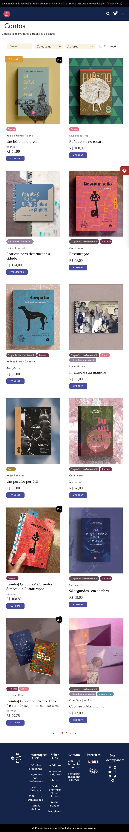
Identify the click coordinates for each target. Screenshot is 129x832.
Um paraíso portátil (22, 481)
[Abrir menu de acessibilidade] (124, 170)
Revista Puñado (55, 803)
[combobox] (49, 46)
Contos (11, 129)
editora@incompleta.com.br (74, 764)
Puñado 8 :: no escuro (86, 141)
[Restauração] (96, 235)
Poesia (11, 469)
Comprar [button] (15, 159)
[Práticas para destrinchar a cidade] (33, 235)
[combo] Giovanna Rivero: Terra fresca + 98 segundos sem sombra (32, 703)
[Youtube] (110, 772)
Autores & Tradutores (55, 772)
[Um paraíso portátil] (33, 463)
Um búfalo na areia (22, 141)
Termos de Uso (35, 807)
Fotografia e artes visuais (20, 241)
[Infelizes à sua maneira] (96, 349)
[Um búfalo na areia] (33, 123)
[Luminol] (96, 463)
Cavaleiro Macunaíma (87, 706)
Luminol (75, 481)
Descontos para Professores (35, 778)
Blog (55, 780)
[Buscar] (108, 14)
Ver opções (17, 272)
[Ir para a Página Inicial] (16, 14)
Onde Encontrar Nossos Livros (55, 791)
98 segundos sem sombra (89, 590)
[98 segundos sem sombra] (96, 572)
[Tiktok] (115, 776)
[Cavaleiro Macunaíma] (96, 683)
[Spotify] (110, 776)
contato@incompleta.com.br (74, 776)
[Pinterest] (113, 780)
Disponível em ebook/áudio (84, 241)
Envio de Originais (35, 788)
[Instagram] (110, 768)
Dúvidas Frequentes (35, 767)
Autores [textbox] (72, 46)
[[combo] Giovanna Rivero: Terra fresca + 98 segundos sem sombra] (33, 683)
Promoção (111, 46)
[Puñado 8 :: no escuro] (96, 123)
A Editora (55, 765)
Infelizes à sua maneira (87, 372)
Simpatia (13, 367)
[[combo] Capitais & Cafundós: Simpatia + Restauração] (33, 572)
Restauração (79, 253)
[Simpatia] (33, 349)
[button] (123, 14)
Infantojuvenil (105, 693)
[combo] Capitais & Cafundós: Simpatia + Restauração (29, 586)
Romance (106, 241)
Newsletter (55, 811)
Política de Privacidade (35, 798)
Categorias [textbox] (44, 46)
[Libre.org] (93, 762)
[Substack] (115, 768)
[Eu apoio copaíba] (93, 771)
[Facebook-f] (115, 772)
